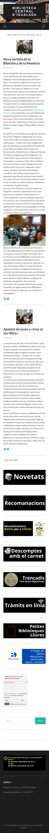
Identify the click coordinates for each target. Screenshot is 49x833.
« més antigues (10, 460)
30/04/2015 (8, 68)
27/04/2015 (8, 338)
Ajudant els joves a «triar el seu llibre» (23, 331)
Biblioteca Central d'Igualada (24, 11)
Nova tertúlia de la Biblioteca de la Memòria (21, 61)
